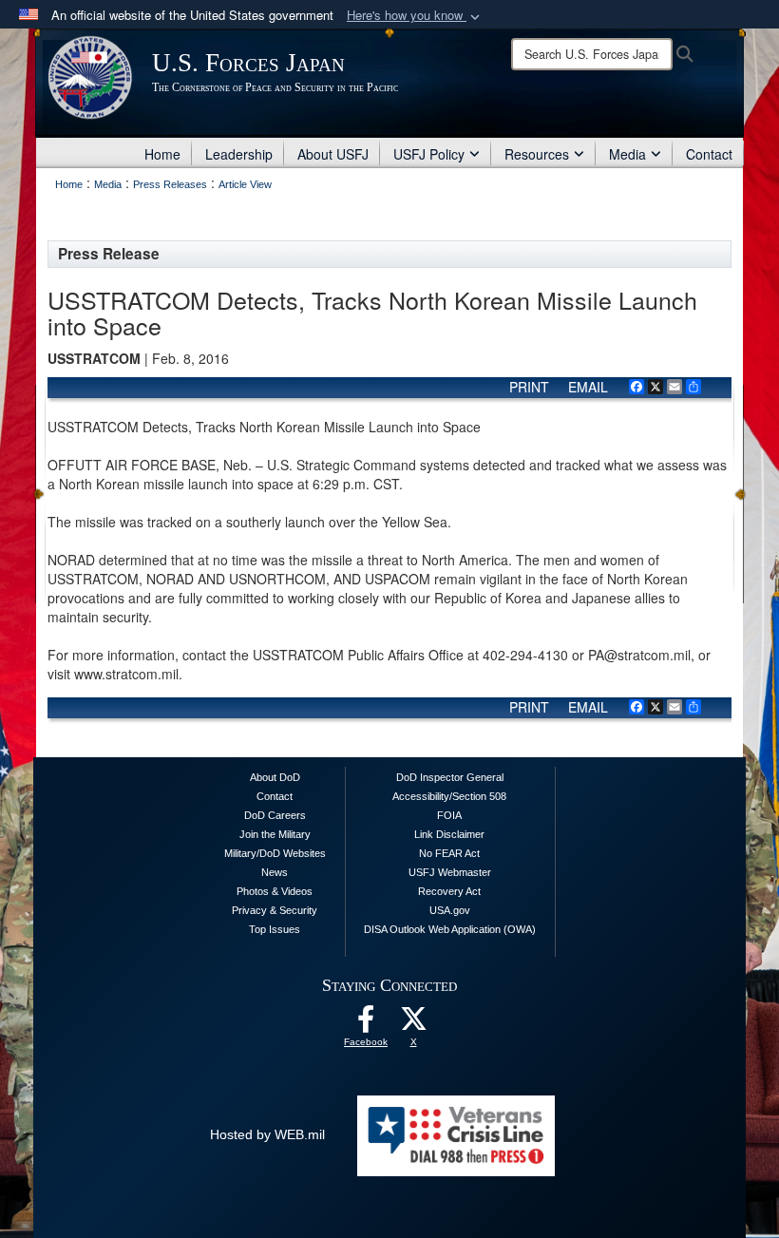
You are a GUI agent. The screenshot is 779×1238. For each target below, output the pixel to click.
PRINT (529, 386)
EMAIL (588, 386)
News (274, 872)
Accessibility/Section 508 (449, 796)
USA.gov (449, 910)
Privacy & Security (274, 910)
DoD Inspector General (450, 777)
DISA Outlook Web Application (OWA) (450, 929)
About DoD (275, 777)
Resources (536, 153)
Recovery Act (449, 891)
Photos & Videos (275, 891)
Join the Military (275, 834)
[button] (415, 16)
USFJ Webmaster (449, 872)
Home (162, 153)
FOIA (449, 815)
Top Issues (274, 929)
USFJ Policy (429, 153)
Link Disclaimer (449, 834)
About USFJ (333, 153)
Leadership (239, 153)
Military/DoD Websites (275, 853)
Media (627, 153)
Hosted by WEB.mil (267, 1134)
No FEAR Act (449, 853)
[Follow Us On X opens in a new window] (413, 1024)
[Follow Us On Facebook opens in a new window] (366, 1024)
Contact (709, 153)
